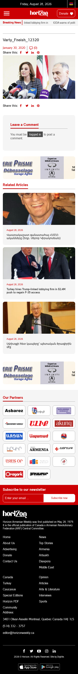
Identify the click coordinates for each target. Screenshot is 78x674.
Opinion (43, 577)
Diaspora (45, 561)
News (42, 537)
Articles (43, 583)
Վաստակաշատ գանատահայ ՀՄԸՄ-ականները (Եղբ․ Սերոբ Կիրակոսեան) (33, 236)
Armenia (44, 549)
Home (6, 537)
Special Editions (13, 595)
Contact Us (10, 561)
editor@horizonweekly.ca (18, 632)
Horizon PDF (11, 601)
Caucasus (9, 589)
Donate (64, 13)
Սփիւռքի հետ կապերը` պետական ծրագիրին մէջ (39, 345)
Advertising (10, 549)
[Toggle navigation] (6, 13)
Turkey (7, 583)
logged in (35, 134)
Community (10, 607)
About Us (9, 543)
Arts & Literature (49, 589)
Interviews (45, 595)
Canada (8, 577)
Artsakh (44, 555)
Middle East (46, 567)
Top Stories (46, 543)
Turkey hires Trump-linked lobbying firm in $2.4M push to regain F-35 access (36, 291)
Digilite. (60, 656)
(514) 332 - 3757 (14, 626)
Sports (43, 601)
